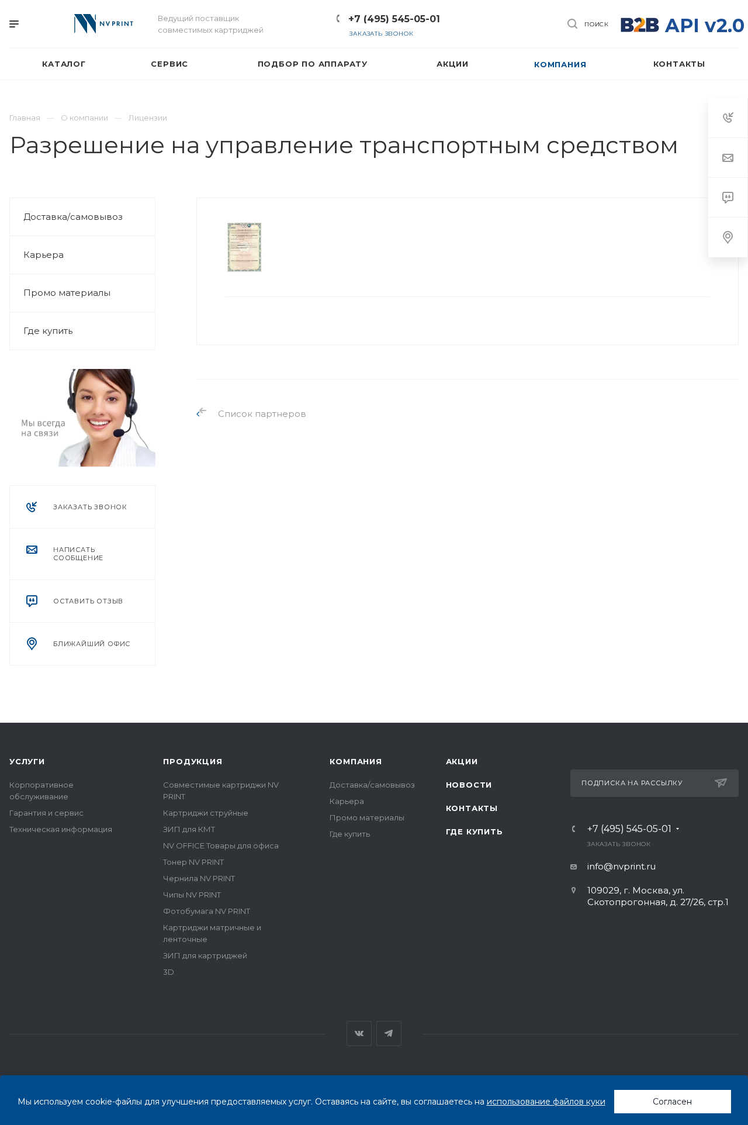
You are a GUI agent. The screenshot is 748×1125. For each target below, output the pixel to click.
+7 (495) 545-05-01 (394, 19)
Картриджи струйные (205, 812)
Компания (356, 761)
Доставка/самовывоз (73, 216)
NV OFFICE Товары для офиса (221, 845)
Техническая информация (60, 829)
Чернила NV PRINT (199, 878)
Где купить (47, 330)
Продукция (192, 761)
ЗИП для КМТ (189, 829)
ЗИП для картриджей (205, 955)
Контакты (472, 808)
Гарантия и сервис (46, 812)
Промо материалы (66, 292)
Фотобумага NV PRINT (206, 911)
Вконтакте (359, 1033)
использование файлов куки (546, 1101)
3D (168, 971)
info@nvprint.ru (621, 866)
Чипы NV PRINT (192, 894)
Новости (469, 784)
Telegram (388, 1033)
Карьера (43, 254)
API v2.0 (704, 25)
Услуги (27, 761)
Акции (462, 761)
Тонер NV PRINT (193, 862)
